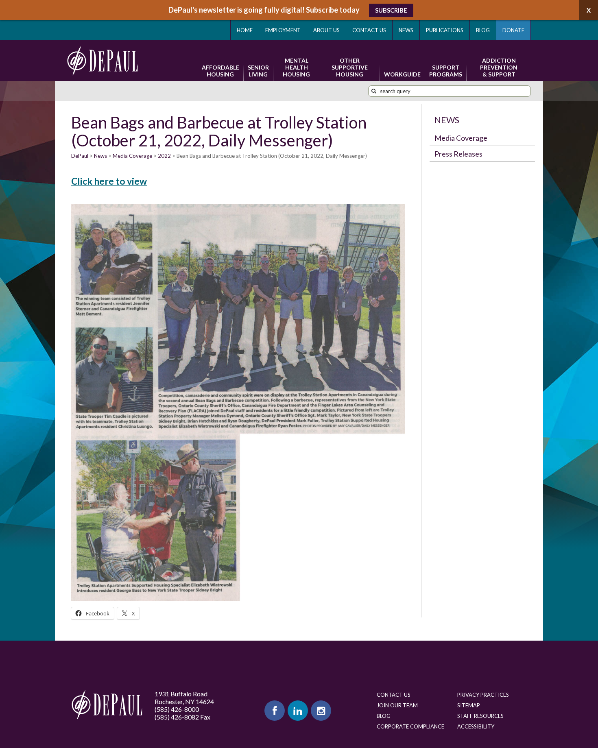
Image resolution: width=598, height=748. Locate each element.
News (406, 30)
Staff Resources (480, 716)
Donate (513, 30)
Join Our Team (397, 705)
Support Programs (445, 71)
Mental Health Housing (296, 67)
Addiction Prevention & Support (498, 67)
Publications (444, 30)
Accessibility (475, 726)
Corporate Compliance (410, 726)
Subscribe (391, 10)
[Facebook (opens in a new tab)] (275, 710)
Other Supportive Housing (350, 67)
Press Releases (458, 153)
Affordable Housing (220, 71)
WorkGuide (402, 74)
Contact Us (369, 30)
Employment (283, 30)
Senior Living (258, 71)
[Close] (588, 10)
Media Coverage (460, 137)
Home (245, 30)
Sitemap (468, 705)
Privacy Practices (483, 694)
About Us (326, 30)
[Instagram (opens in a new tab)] (321, 710)
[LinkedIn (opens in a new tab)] (298, 710)
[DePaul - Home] (102, 60)
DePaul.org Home (107, 705)
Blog (483, 30)
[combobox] (449, 91)
